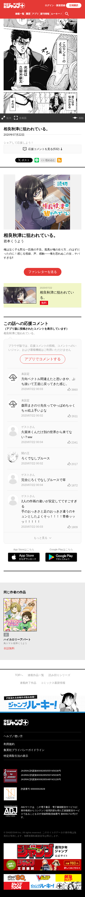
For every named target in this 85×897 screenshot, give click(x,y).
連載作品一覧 (36, 675)
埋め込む (50, 160)
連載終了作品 (28, 682)
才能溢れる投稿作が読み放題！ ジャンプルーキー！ (42, 702)
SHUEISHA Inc (13, 832)
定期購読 (73, 5)
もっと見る (40, 537)
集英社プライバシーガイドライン (24, 750)
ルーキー (56, 13)
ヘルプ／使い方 (13, 736)
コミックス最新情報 (53, 682)
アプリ (35, 13)
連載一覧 (19, 13)
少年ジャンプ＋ (14, 5)
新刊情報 (44, 13)
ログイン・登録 (55, 5)
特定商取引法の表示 (16, 755)
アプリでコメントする (42, 359)
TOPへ (19, 675)
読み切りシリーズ (59, 675)
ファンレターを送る (42, 272)
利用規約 (9, 744)
